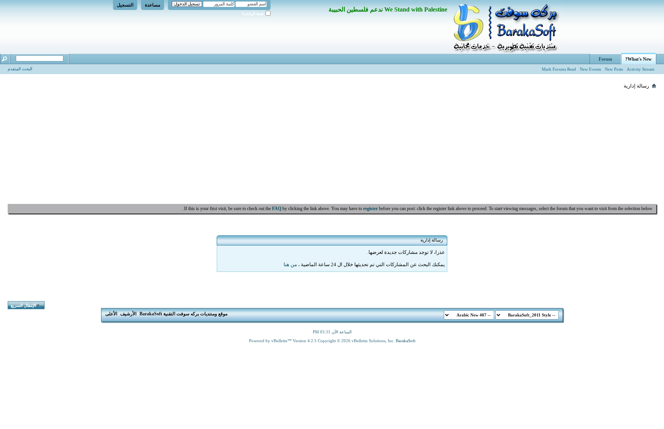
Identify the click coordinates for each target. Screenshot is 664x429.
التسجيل (125, 5)
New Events (590, 69)
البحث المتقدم (20, 68)
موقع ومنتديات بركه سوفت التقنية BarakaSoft (183, 313)
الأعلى (111, 313)
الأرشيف (128, 313)
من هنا (290, 264)
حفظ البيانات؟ (254, 14)
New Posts (614, 69)
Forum (605, 59)
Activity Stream (640, 69)
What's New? (638, 59)
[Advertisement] (332, 146)
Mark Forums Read (559, 69)
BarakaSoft (405, 340)
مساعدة (152, 5)
